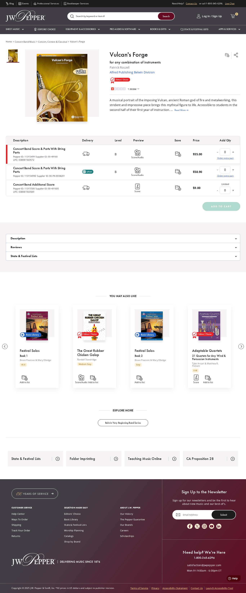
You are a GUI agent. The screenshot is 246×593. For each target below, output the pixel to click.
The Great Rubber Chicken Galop (90, 352)
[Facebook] (190, 526)
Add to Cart (221, 206)
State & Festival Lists (75, 524)
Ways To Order (20, 519)
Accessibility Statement (175, 588)
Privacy (155, 588)
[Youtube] (211, 526)
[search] (72, 16)
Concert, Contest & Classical (52, 41)
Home (9, 41)
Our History (126, 513)
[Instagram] (204, 526)
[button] (15, 29)
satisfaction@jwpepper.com (204, 565)
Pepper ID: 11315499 (24, 156)
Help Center (18, 513)
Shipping (16, 524)
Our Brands (126, 524)
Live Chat (229, 3)
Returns (16, 536)
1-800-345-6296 (204, 557)
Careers (124, 530)
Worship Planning (74, 530)
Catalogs (68, 536)
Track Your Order (21, 530)
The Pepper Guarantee (132, 519)
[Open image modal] (62, 89)
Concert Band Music (25, 41)
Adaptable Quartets (207, 350)
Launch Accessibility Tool (219, 588)
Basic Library (71, 519)
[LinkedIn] (218, 526)
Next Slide (241, 346)
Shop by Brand (72, 541)
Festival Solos (29, 350)
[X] (197, 526)
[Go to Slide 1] (13, 56)
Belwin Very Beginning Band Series (123, 422)
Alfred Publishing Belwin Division (132, 72)
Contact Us (191, 3)
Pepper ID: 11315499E (24, 175)
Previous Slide (5, 346)
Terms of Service (139, 588)
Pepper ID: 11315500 (24, 188)
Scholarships (127, 536)
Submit (223, 514)
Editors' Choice (72, 513)
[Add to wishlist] (227, 55)
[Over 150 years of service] (35, 494)
